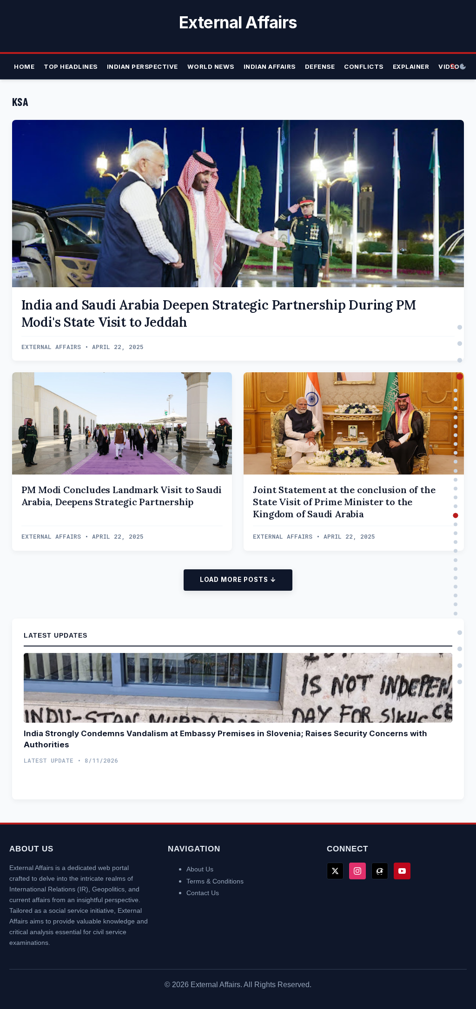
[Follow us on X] (335, 871)
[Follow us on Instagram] (357, 871)
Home (24, 66)
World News (210, 66)
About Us (199, 869)
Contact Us (202, 893)
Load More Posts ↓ (238, 579)
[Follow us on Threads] (379, 871)
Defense (320, 66)
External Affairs (238, 22)
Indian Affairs (270, 66)
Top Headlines (71, 66)
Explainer (411, 66)
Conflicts (363, 66)
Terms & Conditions (215, 881)
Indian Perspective (142, 66)
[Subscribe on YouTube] (402, 871)
